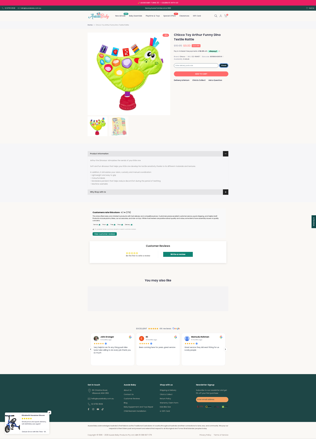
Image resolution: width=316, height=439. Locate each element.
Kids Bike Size (165, 407)
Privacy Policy (205, 435)
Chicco (182, 56)
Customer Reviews (132, 398)
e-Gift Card (165, 411)
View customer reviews (104, 234)
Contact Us (129, 394)
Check (223, 65)
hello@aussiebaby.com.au (31, 8)
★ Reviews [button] (314, 221)
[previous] (92, 73)
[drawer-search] (216, 15)
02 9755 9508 (10, 8)
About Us (127, 390)
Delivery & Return (181, 80)
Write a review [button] (177, 254)
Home (90, 25)
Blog (125, 403)
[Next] (225, 349)
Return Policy (165, 398)
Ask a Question (215, 80)
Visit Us (311, 8)
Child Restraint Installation (135, 411)
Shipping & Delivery (168, 390)
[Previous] (91, 349)
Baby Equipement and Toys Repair (138, 407)
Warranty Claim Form (169, 403)
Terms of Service (221, 435)
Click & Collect (199, 80)
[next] (165, 73)
